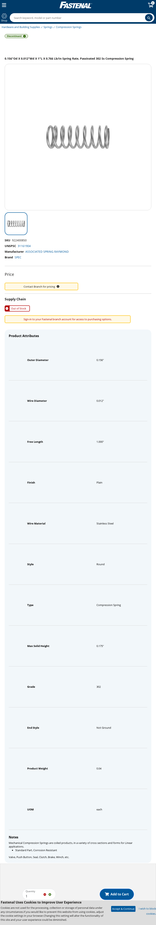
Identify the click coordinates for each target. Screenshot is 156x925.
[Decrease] (44, 894)
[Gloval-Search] (149, 17)
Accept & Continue (123, 909)
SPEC (18, 257)
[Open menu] (3, 5)
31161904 (24, 246)
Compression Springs (68, 27)
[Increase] (49, 894)
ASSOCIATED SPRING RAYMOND (47, 252)
